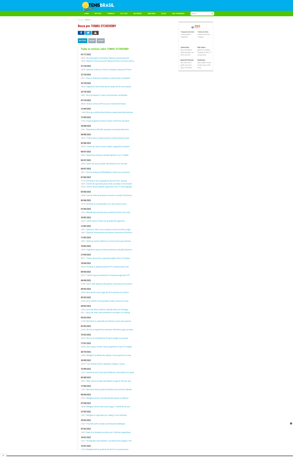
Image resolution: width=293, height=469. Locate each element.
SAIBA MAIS (152, 13)
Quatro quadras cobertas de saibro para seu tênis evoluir (204, 65)
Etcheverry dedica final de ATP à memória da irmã (107, 266)
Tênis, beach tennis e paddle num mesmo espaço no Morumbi (186, 65)
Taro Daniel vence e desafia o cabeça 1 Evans (105, 364)
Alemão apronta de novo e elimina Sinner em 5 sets (108, 212)
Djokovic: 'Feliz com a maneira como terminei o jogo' (108, 229)
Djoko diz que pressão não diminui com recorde (106, 163)
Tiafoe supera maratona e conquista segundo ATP (108, 275)
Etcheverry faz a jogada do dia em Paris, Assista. (106, 181)
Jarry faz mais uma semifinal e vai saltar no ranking (108, 312)
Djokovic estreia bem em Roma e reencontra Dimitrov (109, 232)
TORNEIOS (110, 13)
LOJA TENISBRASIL (178, 13)
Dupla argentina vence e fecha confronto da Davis (107, 121)
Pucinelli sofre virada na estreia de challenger (105, 423)
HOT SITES (124, 13)
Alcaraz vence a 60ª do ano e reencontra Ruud (105, 103)
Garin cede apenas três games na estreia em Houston (109, 284)
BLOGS (163, 13)
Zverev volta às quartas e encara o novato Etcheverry (109, 195)
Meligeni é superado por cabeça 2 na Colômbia (106, 415)
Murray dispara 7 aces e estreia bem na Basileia (106, 95)
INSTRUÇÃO (137, 13)
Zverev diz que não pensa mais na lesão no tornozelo (109, 183)
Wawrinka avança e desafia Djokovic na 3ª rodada (107, 155)
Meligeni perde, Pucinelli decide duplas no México (107, 398)
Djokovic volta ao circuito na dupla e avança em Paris (108, 69)
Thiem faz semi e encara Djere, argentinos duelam (107, 146)
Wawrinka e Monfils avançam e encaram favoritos (107, 129)
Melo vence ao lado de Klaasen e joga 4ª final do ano (108, 381)
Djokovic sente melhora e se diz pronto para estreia (108, 241)
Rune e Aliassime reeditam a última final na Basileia (108, 78)
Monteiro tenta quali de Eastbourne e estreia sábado (109, 389)
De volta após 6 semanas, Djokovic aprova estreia (107, 58)
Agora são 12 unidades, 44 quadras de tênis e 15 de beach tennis (204, 52)
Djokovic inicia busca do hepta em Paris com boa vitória (110, 61)
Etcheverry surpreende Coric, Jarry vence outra (106, 204)
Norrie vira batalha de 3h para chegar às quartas (107, 338)
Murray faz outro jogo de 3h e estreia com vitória (107, 292)
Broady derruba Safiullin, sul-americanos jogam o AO (109, 441)
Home (86, 13)
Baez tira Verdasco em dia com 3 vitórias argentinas (108, 432)
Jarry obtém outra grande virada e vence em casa (107, 301)
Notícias (98, 13)
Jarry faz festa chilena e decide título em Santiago (107, 309)
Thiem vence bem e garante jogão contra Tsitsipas (108, 258)
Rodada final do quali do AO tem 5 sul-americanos (107, 449)
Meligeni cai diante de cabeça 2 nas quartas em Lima (108, 355)
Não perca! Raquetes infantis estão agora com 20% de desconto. (187, 52)
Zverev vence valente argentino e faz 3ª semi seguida (109, 186)
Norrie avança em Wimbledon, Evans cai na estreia (107, 172)
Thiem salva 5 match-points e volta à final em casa (107, 138)
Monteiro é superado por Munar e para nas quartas (108, 321)
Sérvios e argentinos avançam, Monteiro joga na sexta (109, 329)
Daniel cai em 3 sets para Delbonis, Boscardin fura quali (110, 372)
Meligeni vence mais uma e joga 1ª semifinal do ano (108, 406)
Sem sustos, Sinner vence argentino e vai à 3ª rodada (109, 346)
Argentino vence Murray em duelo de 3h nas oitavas (108, 86)
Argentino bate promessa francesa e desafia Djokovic (109, 249)
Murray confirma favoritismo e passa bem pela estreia (109, 112)
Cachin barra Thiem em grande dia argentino (105, 221)
